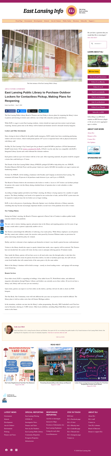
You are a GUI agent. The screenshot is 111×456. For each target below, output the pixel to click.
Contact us (70, 438)
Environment (8, 428)
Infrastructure (29, 441)
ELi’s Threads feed (73, 432)
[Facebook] (6, 450)
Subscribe (84, 21)
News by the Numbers (32, 428)
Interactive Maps (51, 422)
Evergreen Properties (31, 438)
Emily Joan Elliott (9, 105)
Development (38, 21)
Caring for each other (53, 431)
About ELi (91, 133)
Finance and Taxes (10, 435)
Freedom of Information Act (55, 425)
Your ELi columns (94, 425)
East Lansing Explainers (54, 428)
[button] (2, 236)
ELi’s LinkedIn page (73, 428)
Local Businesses (51, 434)
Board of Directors (94, 428)
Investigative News (31, 422)
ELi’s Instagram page (74, 435)
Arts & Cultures (56, 21)
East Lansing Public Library (34, 432)
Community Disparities (32, 435)
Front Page (19, 21)
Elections (76, 21)
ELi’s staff (91, 419)
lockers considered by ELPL (32, 149)
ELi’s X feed (71, 422)
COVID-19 (28, 419)
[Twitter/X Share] (2, 228)
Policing (6, 432)
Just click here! (92, 37)
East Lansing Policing (32, 416)
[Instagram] (16, 450)
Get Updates (91, 142)
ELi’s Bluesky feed (73, 425)
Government (28, 21)
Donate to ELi (92, 136)
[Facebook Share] (2, 221)
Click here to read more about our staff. (57, 332)
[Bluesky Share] (2, 224)
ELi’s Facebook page (73, 419)
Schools (46, 21)
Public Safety (67, 21)
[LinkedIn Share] (2, 232)
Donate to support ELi (95, 432)
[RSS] (11, 450)
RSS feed (70, 416)
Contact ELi (91, 139)
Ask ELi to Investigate (53, 419)
